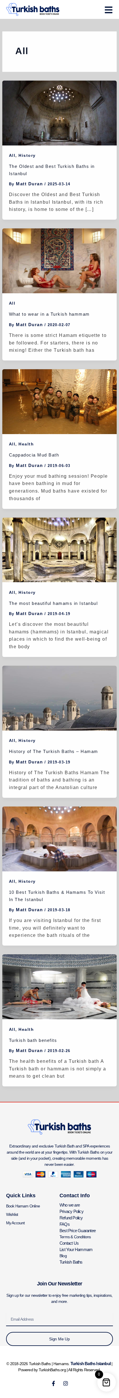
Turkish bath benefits (33, 1040)
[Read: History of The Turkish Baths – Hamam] (59, 697)
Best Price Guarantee (78, 1230)
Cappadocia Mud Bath (34, 454)
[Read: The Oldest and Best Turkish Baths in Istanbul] (59, 112)
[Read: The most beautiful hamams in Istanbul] (59, 549)
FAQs (65, 1224)
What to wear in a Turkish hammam (49, 314)
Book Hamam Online (23, 1206)
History (27, 155)
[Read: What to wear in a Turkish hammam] (59, 260)
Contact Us (69, 1243)
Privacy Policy (71, 1211)
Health (26, 444)
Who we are (70, 1204)
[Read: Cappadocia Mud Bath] (59, 401)
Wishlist (12, 1214)
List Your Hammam (76, 1249)
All (12, 155)
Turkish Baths (71, 1262)
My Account (15, 1223)
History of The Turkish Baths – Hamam (53, 751)
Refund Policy (71, 1217)
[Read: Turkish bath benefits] (59, 986)
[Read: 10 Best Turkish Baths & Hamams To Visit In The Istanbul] (59, 838)
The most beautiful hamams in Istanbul (53, 603)
